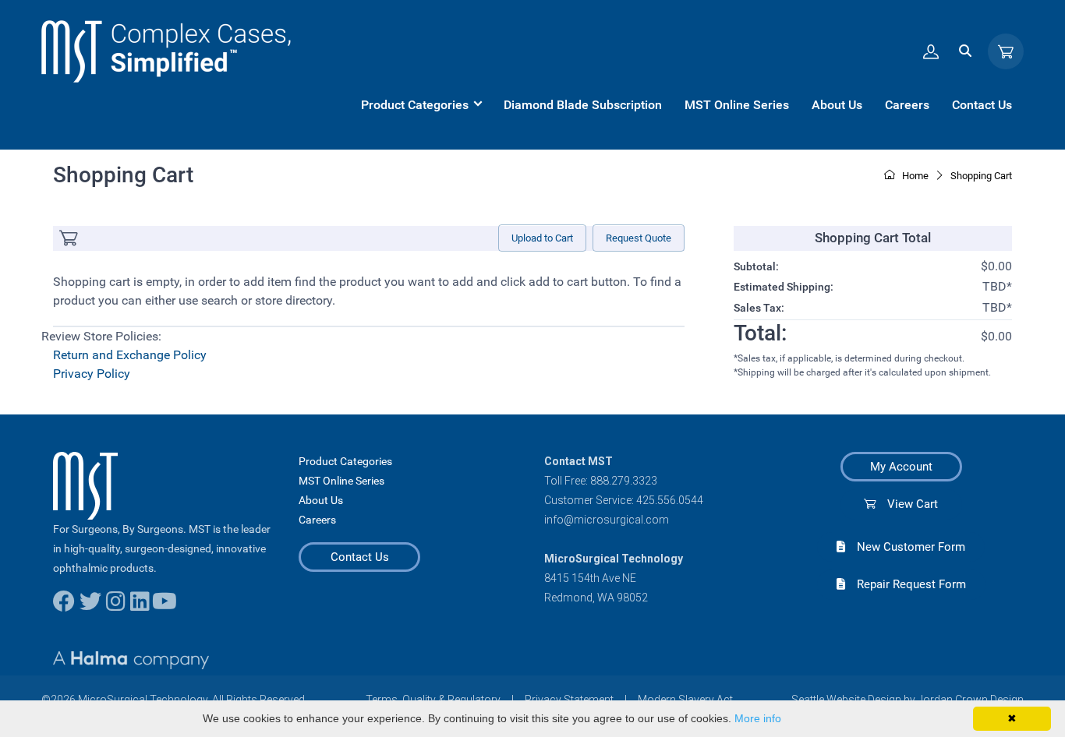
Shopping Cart (981, 176)
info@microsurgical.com (606, 519)
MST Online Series (341, 480)
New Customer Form (905, 547)
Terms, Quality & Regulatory (433, 699)
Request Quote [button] (638, 238)
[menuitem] (421, 105)
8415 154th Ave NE (590, 578)
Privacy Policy (91, 373)
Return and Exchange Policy (130, 354)
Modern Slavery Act (685, 699)
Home (914, 176)
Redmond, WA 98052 (596, 597)
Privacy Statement (569, 699)
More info (757, 718)
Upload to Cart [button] (542, 238)
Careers (317, 519)
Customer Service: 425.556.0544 (623, 500)
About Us (321, 500)
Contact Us (360, 557)
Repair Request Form (905, 584)
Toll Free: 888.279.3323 (600, 480)
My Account (901, 467)
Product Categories (345, 461)
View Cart (907, 504)
